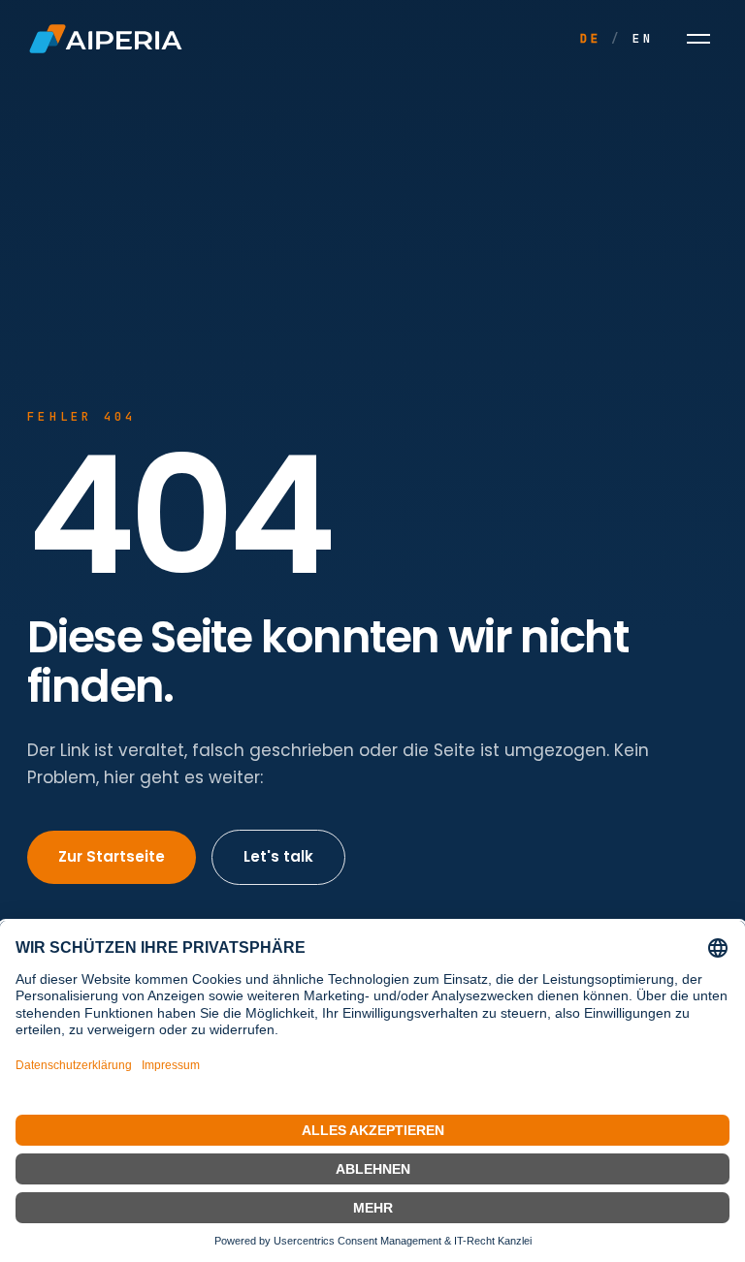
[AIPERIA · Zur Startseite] (105, 38)
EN (643, 38)
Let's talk (278, 856)
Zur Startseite (111, 856)
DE (591, 38)
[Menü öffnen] (698, 38)
